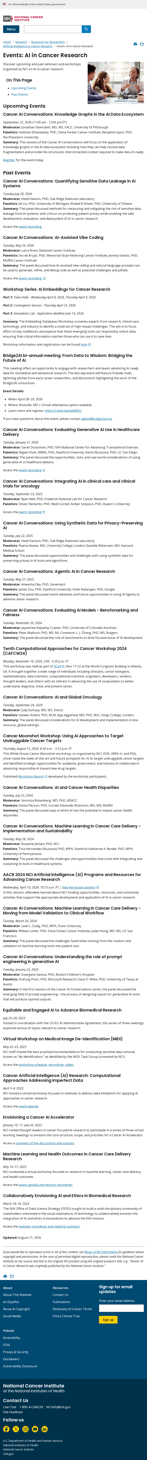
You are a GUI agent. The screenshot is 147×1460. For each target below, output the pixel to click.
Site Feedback (13, 1412)
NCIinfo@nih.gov (58, 1407)
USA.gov (8, 1454)
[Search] (86, 29)
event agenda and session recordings (45, 1185)
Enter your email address (117, 1301)
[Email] (142, 44)
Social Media (12, 1316)
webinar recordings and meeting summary (49, 1226)
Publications (61, 1302)
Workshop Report (31, 776)
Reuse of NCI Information (101, 1252)
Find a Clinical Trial (66, 1316)
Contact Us (61, 1295)
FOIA (6, 1345)
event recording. (30, 227)
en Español (11, 1302)
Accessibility (11, 1338)
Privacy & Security (15, 1352)
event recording (30, 470)
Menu (11, 29)
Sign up (108, 1320)
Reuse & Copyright (16, 1309)
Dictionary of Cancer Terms (72, 1309)
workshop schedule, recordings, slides (46, 1065)
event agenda (28, 1106)
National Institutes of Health (20, 1445)
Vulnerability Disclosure (20, 1366)
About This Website (17, 1295)
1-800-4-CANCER (31, 1407)
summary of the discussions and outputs (45, 1143)
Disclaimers (11, 1359)
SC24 (57, 666)
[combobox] (53, 29)
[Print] (135, 44)
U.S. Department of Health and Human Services (33, 1441)
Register (9, 160)
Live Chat (9, 1407)
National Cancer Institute (18, 1449)
